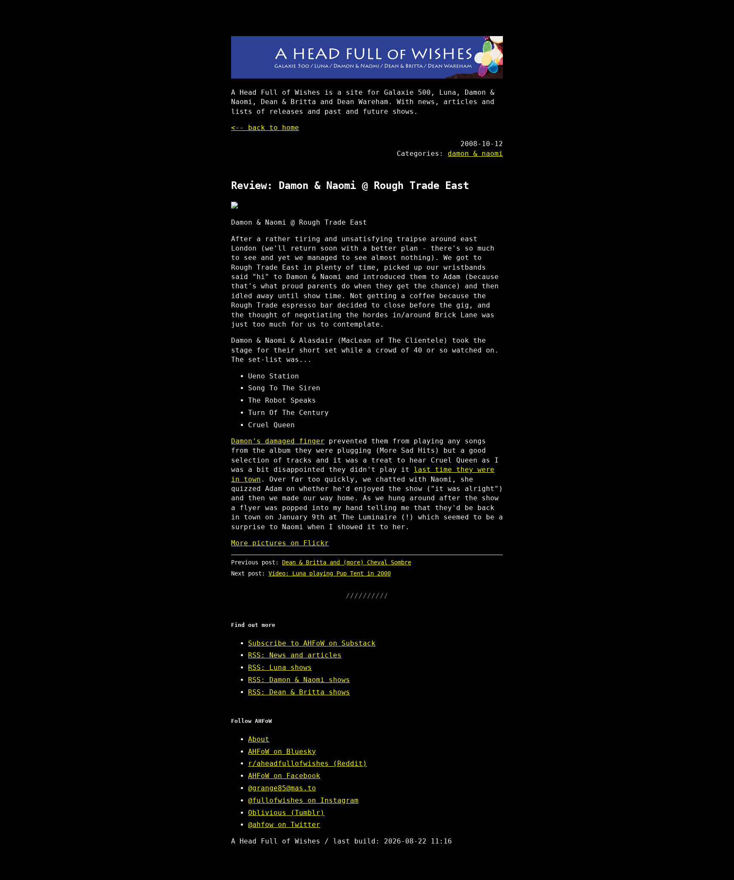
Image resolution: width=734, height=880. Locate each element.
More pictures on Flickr (280, 543)
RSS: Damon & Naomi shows (299, 680)
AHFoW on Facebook (284, 776)
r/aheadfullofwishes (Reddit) (307, 763)
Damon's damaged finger (278, 441)
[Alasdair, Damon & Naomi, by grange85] (367, 205)
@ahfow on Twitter (284, 825)
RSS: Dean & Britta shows (299, 692)
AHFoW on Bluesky (282, 751)
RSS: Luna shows (280, 667)
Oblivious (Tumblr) (286, 813)
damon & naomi (475, 153)
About (258, 739)
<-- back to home (265, 128)
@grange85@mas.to (282, 788)
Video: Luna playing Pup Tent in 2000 (329, 573)
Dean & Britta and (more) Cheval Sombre (346, 562)
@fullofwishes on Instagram (303, 800)
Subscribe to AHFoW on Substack (311, 643)
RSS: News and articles (295, 655)
